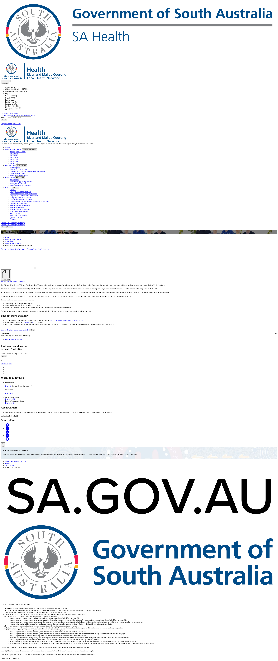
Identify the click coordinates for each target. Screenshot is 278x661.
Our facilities (14, 157)
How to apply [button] (20, 177)
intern (27, 322)
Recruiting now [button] (21, 165)
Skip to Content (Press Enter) (11, 124)
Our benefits (14, 154)
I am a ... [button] (15, 188)
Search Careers (6, 117)
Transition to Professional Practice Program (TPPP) (27, 171)
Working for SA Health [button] (29, 149)
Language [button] (5, 83)
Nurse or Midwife (16, 213)
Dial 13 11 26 (10, 403)
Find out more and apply (13, 339)
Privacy (7, 463)
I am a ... (8, 188)
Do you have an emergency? (11, 115)
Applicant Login (19, 223)
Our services (14, 163)
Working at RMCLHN (13, 243)
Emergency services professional (21, 197)
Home (7, 238)
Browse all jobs (6, 364)
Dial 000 (8, 386)
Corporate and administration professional (24, 196)
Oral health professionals (18, 215)
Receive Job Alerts (7, 223)
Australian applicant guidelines (20, 185)
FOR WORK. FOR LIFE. (19, 170)
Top (3, 446)
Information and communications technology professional (29, 201)
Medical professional (17, 207)
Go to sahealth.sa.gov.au (9, 113)
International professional (18, 203)
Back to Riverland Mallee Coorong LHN (15, 330)
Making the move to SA (18, 184)
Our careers (13, 156)
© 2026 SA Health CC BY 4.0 (15, 461)
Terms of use (9, 465)
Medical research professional (20, 209)
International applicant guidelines (21, 182)
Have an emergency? (28, 115)
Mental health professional (19, 175)
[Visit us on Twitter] (7, 432)
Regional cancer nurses (17, 173)
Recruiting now (10, 165)
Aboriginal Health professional (20, 192)
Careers (7, 147)
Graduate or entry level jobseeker (21, 199)
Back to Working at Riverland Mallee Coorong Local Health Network (25, 249)
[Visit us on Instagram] (7, 428)
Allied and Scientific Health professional (23, 194)
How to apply (10, 177)
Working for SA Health (13, 149)
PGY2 (34, 322)
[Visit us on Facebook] (7, 425)
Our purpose (14, 161)
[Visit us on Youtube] (7, 439)
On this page (5, 333)
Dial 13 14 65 (10, 399)
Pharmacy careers (16, 217)
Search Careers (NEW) (9, 354)
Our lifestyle (14, 159)
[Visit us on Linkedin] (7, 435)
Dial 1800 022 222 (11, 393)
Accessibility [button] (6, 81)
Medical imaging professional (20, 205)
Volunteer (13, 219)
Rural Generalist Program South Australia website (67, 320)
